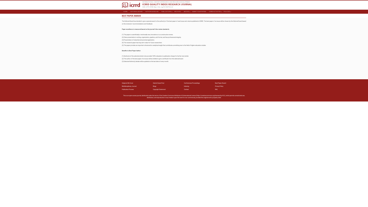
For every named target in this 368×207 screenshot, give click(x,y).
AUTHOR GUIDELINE (152, 11)
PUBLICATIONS (166, 11)
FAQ (216, 89)
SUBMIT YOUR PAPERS (199, 11)
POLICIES (227, 11)
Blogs (154, 86)
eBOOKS (186, 11)
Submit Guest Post (158, 83)
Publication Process (128, 89)
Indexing (186, 86)
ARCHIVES (177, 11)
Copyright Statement (159, 89)
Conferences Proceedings (192, 83)
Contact (186, 89)
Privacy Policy (219, 86)
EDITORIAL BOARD (136, 11)
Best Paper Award (220, 83)
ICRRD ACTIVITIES (215, 11)
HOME (125, 11)
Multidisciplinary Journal (129, 86)
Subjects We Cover (127, 83)
